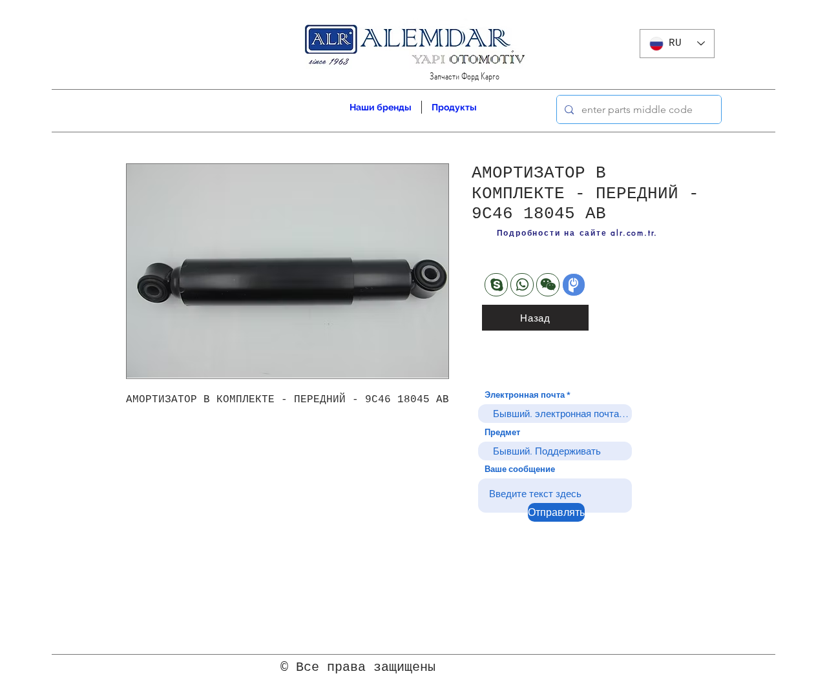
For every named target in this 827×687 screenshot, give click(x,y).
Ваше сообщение (520, 469)
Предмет (502, 432)
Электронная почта (525, 395)
